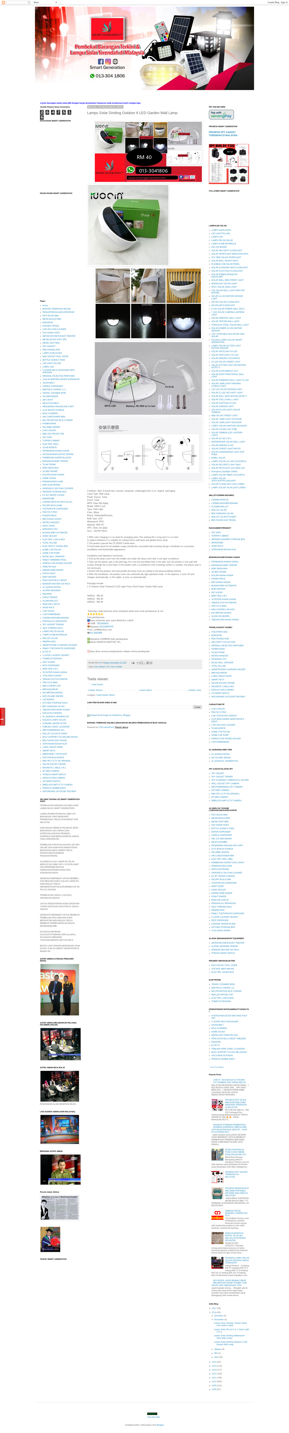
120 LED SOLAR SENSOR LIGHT (226, 389)
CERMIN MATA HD (219, 500)
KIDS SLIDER (48, 662)
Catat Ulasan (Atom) (105, 695)
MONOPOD (47, 322)
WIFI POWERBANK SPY (53, 730)
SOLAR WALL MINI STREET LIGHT (227, 280)
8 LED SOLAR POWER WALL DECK (228, 309)
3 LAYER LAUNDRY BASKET (55, 655)
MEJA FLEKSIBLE (50, 403)
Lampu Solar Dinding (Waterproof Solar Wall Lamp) (229, 1336)
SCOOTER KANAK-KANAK (54, 672)
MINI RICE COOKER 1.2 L (54, 389)
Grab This (214, 1067)
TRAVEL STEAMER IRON (54, 393)
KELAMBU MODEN (51, 427)
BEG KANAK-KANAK (220, 582)
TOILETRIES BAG (219, 632)
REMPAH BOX (49, 641)
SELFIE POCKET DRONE (54, 764)
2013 (214, 1370)
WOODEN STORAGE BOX (54, 492)
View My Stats (153, 1417)
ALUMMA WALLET (219, 506)
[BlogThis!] (141, 662)
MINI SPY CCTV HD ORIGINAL (56, 761)
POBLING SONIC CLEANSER (56, 727)
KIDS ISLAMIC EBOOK (52, 696)
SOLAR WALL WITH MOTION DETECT (229, 396)
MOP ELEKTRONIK (51, 485)
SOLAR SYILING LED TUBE (224, 429)
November (219, 1319)
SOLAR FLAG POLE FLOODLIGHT (227, 271)
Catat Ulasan (97, 684)
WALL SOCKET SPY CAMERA (225, 783)
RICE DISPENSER (51, 665)
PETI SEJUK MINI (50, 316)
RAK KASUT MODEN (52, 713)
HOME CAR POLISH (51, 550)
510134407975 (106, 626)
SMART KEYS (48, 750)
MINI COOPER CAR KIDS (223, 609)
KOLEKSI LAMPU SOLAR (54, 720)
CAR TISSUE (48, 611)
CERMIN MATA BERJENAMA (55, 618)
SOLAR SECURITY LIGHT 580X (226, 465)
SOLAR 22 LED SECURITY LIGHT (227, 393)
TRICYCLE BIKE (50, 682)
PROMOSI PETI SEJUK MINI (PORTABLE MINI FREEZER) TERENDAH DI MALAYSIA (236, 1103)
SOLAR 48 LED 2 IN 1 (221, 438)
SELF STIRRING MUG (52, 628)
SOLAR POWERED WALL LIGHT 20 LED (230, 380)
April (216, 1357)
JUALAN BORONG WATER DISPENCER (61, 379)
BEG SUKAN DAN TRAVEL (54, 740)
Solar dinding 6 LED (102, 667)
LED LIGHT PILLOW (51, 363)
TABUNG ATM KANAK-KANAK (56, 710)
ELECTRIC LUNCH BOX (53, 539)
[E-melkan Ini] (138, 662)
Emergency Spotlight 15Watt (224, 471)
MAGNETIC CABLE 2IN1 (222, 686)
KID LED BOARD (219, 247)
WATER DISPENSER (221, 832)
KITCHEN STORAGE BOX (223, 927)
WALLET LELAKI (50, 638)
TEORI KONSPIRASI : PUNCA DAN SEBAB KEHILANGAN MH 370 (235, 1152)
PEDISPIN (47, 594)
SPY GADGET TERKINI (53, 624)
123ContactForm (106, 727)
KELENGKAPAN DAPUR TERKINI (57, 454)
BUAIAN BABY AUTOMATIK (55, 533)
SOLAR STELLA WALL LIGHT (224, 399)
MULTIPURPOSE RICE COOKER (57, 420)
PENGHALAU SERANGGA (54, 621)
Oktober (218, 1349)
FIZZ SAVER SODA (51, 333)
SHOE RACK (48, 607)
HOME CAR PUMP (51, 553)
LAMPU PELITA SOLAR (53, 631)
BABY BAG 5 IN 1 (50, 669)
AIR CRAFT (47, 400)
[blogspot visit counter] (152, 1414)
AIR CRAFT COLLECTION (223, 642)
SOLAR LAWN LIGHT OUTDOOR (226, 419)
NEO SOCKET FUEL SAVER (55, 356)
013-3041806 (96, 633)
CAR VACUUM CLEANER (54, 329)
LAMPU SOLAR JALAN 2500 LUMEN (228, 487)
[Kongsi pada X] (144, 662)
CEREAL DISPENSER (52, 386)
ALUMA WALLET (50, 601)
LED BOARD (48, 699)
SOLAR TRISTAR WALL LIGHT (225, 321)
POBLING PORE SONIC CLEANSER (228, 1049)
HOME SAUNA (49, 478)
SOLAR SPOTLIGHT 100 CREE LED (228, 468)
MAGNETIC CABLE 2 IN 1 (54, 768)
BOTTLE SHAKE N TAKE (53, 360)
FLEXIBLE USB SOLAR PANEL (225, 264)
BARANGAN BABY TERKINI (55, 461)
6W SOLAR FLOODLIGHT (223, 305)
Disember (219, 1316)
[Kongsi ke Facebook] (148, 662)
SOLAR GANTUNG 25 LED (223, 403)
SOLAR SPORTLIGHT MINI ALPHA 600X (229, 254)
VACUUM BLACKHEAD (53, 757)
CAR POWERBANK (51, 614)
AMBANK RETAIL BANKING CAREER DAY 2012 (236, 1213)
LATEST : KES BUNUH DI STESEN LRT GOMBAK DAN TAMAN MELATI (229, 1081)
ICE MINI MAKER (50, 396)
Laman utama (145, 690)
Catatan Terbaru (95, 690)
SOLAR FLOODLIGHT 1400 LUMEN (227, 484)
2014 (214, 1366)
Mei (216, 1353)
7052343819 (102, 623)
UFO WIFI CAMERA (220, 790)
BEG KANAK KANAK (51, 519)
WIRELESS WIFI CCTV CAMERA (57, 785)
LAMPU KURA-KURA (52, 353)
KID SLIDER (217, 592)
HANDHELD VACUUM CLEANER (57, 488)
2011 (214, 1378)
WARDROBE (48, 498)
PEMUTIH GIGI (49, 567)
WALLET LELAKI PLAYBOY (55, 733)
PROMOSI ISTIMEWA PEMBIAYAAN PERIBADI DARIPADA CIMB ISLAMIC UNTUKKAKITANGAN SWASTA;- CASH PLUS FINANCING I (229, 1128)
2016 (214, 1312)
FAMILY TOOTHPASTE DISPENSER (58, 648)
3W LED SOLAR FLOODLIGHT (225, 302)
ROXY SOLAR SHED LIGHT (224, 287)
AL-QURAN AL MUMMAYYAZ (55, 716)
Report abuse (121, 727)
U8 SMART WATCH (51, 781)
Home (45, 305)
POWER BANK (49, 423)
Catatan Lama (194, 690)
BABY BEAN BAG (50, 468)
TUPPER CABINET (51, 440)
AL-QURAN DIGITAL (51, 587)
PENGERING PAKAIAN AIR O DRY (58, 406)
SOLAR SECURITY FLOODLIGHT (226, 250)
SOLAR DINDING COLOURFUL (225, 358)
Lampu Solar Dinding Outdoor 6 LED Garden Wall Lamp (230, 1343)
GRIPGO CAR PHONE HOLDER (57, 563)
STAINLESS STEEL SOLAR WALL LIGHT (230, 325)
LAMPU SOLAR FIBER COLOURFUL (228, 475)
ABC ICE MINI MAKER (221, 839)
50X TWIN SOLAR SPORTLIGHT (226, 257)
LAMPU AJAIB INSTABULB (54, 635)
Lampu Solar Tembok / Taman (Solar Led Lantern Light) (230, 1324)
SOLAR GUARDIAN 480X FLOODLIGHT (229, 267)
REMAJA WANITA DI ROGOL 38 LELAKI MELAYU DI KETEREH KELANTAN (235, 1237)
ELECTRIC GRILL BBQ (221, 859)
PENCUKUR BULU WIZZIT (54, 580)
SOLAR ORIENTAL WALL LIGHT (226, 318)
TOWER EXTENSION (52, 658)
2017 (214, 1308)
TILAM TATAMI (49, 464)
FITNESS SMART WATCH (54, 774)
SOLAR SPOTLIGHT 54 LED (224, 351)
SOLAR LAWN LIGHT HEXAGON (226, 422)
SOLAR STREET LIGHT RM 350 (226, 448)
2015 (214, 1362)
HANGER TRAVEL (50, 326)
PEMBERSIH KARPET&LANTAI (56, 458)
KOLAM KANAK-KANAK (53, 475)
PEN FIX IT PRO (49, 512)
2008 (214, 1389)
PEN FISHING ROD (51, 350)
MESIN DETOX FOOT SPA (54, 339)
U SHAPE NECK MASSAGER (224, 1021)
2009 (214, 1385)
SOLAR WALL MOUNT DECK (224, 261)
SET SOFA (47, 437)
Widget (221, 1067)
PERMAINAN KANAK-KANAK (55, 451)
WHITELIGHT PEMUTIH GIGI (224, 1035)
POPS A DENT (49, 573)
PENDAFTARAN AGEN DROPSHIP (58, 312)
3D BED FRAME (49, 471)
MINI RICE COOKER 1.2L (223, 988)
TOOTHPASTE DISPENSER (55, 509)
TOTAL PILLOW (49, 543)
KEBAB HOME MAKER (52, 570)
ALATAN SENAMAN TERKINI (224, 946)
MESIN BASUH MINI (51, 319)
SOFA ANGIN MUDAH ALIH (54, 744)
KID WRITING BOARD (52, 693)
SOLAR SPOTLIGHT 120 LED (224, 355)
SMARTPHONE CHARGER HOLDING (59, 645)
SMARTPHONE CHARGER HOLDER (228, 669)
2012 (214, 1374)
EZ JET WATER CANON (53, 495)
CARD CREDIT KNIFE (52, 747)
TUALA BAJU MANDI (52, 675)
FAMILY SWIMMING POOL (54, 560)
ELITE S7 (46, 652)
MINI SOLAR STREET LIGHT (224, 415)
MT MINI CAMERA (50, 771)
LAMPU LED (48, 367)
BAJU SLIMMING (50, 413)
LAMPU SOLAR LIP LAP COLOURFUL (229, 461)
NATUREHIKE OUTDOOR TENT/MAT (59, 791)
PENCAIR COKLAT (51, 604)
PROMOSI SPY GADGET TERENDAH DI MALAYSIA (236, 1174)
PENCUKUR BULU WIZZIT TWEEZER (228, 1038)
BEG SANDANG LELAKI (53, 706)
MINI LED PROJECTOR (53, 434)
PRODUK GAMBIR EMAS (54, 788)
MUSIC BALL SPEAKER (53, 556)
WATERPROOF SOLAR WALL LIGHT (228, 442)
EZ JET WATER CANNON (223, 876)
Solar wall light (116, 667)
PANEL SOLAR (218, 458)
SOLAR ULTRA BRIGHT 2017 (224, 371)
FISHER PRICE (49, 515)
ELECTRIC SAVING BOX (222, 972)
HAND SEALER (49, 536)
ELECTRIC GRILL (50, 444)
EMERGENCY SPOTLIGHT (54, 754)
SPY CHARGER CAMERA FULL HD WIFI (230, 780)
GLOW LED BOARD (220, 616)
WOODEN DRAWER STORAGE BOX (228, 539)
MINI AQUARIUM (50, 689)
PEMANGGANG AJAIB (52, 481)
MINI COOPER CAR (51, 686)
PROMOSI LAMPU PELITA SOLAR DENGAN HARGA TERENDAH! (237, 1260)
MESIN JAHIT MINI (51, 343)
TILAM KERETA (49, 447)
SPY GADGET (48, 346)
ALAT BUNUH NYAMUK (53, 410)
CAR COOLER (49, 430)
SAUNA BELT (48, 383)
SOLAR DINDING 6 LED (222, 445)
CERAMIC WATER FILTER (54, 723)
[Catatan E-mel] (133, 663)
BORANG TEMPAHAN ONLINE (56, 309)
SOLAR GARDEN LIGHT (222, 406)
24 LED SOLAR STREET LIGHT (225, 362)
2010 (214, 1381)
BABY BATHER (49, 577)
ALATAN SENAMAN (51, 590)
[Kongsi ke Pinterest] (151, 662)
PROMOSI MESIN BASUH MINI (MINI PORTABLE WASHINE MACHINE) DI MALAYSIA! (237, 1192)
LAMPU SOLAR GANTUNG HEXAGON (229, 426)
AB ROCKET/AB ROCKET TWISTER (58, 336)
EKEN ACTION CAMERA (53, 778)
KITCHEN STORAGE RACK (55, 703)
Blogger (160, 1425)
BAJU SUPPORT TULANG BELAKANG (60, 737)
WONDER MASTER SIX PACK (56, 584)
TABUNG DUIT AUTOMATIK (55, 679)
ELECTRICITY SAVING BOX (55, 546)
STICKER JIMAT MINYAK (222, 969)
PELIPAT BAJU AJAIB (52, 505)
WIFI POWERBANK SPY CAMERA (227, 787)
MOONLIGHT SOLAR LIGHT (224, 283)
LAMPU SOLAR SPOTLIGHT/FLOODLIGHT (223, 479)
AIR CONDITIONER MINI (53, 417)
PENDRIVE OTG (50, 529)
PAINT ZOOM (48, 526)
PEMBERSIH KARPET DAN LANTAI (227, 862)
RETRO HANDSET (51, 522)
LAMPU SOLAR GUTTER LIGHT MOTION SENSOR (226, 347)
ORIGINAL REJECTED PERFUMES (58, 376)
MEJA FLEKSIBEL (219, 842)
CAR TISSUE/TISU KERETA (224, 716)
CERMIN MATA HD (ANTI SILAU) (57, 502)
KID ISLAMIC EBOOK (221, 758)
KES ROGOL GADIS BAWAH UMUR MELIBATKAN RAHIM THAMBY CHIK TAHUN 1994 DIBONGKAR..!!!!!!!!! (229, 1283)
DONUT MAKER (49, 597)
